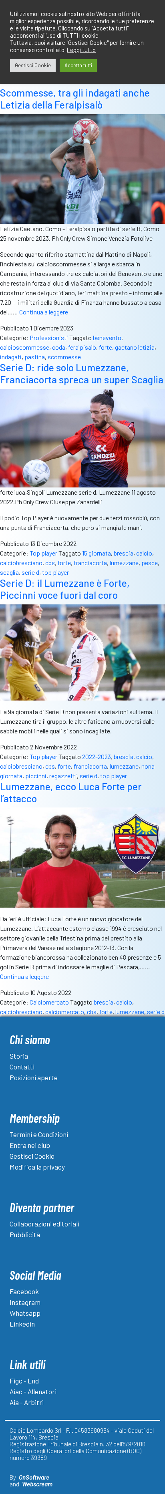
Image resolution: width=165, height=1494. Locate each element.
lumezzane (124, 562)
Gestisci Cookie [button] (33, 65)
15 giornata (96, 553)
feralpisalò (82, 347)
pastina (34, 356)
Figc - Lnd (24, 1381)
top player (55, 572)
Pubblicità (25, 1234)
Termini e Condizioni (39, 1134)
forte (105, 347)
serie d (30, 572)
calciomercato (64, 1011)
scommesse (64, 356)
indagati (11, 356)
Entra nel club (30, 1145)
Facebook (24, 1291)
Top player (43, 553)
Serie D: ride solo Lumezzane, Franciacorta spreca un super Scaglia (81, 373)
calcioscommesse (24, 347)
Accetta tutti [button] (78, 65)
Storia (19, 1056)
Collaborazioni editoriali (44, 1224)
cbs (50, 562)
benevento (107, 337)
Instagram (25, 1302)
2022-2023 (96, 756)
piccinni (35, 775)
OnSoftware (34, 1477)
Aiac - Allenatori (33, 1391)
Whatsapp (25, 1313)
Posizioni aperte (34, 1077)
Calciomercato (49, 1002)
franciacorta (90, 562)
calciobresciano (21, 562)
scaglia (9, 572)
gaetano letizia (135, 347)
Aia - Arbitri (27, 1402)
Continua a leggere (43, 312)
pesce (149, 562)
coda (58, 347)
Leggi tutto (81, 49)
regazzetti (63, 775)
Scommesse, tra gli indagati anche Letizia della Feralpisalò (75, 99)
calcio (144, 553)
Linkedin (22, 1324)
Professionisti (49, 337)
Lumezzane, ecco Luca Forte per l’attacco (71, 792)
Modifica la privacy (37, 1167)
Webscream (37, 1484)
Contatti (22, 1067)
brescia (123, 553)
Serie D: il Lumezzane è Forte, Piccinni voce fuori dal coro (65, 589)
